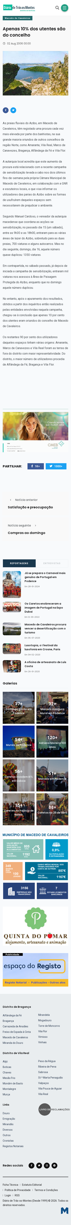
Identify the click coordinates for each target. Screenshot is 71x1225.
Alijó (5, 1061)
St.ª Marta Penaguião (50, 1077)
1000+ (58, 466)
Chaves (7, 1072)
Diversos (8, 1129)
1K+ (37, 466)
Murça (6, 1094)
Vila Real (43, 1094)
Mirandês (8, 1124)
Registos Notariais (13, 1146)
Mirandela (44, 1014)
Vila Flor (42, 1031)
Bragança (8, 1020)
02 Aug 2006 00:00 (19, 43)
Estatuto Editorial (32, 1184)
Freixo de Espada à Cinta (17, 1031)
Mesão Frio (9, 1078)
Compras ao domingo (26, 532)
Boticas (7, 1067)
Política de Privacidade (18, 1190)
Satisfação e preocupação (30, 507)
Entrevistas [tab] (51, 563)
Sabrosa (43, 1072)
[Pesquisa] (57, 8)
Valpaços (43, 1083)
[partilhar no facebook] (6, 110)
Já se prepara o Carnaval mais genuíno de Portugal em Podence (45, 577)
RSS (17, 1195)
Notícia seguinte (19, 525)
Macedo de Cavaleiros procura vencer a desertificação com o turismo (45, 628)
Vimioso (43, 1036)
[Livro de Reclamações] (54, 1109)
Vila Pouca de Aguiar (50, 1088)
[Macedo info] (35, 866)
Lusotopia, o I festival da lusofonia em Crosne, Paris (42, 647)
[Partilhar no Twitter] (13, 110)
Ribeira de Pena (47, 1066)
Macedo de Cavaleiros (17, 18)
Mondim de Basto (13, 1083)
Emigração (9, 1118)
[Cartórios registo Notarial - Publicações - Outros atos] (35, 970)
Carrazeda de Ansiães (15, 1026)
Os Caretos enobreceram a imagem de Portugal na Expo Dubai (44, 608)
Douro (6, 1113)
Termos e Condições (46, 1190)
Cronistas (8, 1140)
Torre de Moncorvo (49, 1025)
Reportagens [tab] (19, 563)
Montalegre (9, 1088)
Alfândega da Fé (12, 1015)
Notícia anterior (26, 500)
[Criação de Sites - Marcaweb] (64, 1210)
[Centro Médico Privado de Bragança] (35, 432)
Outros (7, 1135)
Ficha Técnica (10, 1184)
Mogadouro (45, 1020)
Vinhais (42, 1042)
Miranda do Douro (13, 1042)
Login (8, 1195)
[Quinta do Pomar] (35, 926)
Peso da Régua (47, 1061)
